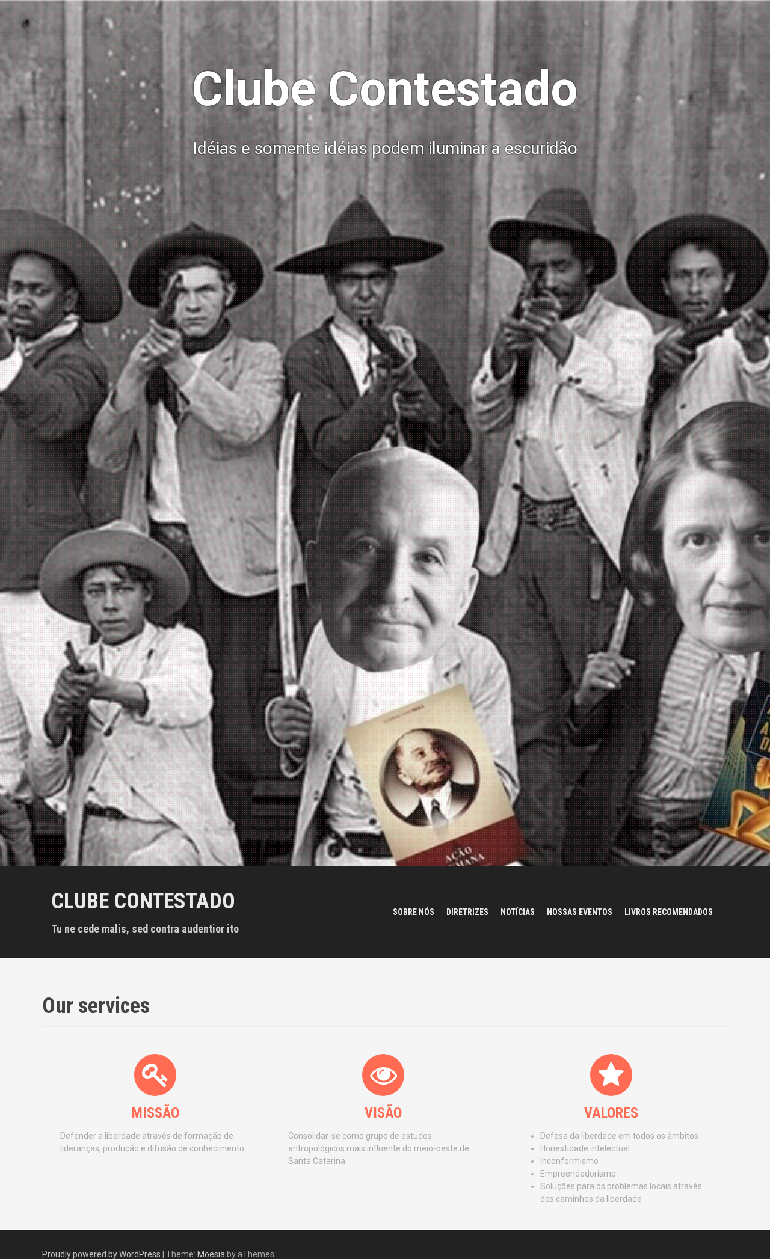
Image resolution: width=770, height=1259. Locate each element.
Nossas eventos (579, 912)
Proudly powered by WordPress (101, 1254)
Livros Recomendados (668, 912)
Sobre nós (413, 912)
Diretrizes (467, 912)
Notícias (517, 912)
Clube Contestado (143, 901)
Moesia (211, 1254)
